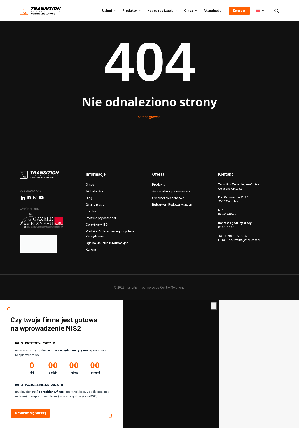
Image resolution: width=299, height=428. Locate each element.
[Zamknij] (214, 306)
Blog (89, 198)
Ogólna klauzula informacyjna (107, 243)
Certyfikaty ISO (97, 225)
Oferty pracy (95, 205)
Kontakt (91, 211)
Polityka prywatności (101, 218)
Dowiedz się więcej (30, 413)
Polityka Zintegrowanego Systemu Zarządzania (110, 233)
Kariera (91, 249)
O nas (90, 185)
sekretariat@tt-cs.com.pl (244, 240)
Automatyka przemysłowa (171, 191)
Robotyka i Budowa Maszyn (172, 205)
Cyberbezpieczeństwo (168, 198)
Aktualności (94, 191)
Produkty (158, 185)
